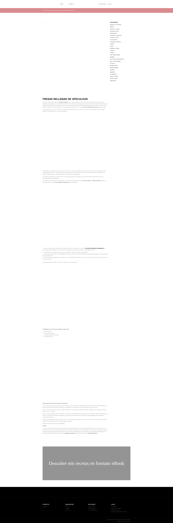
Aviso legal (113, 506)
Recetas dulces (50, 10)
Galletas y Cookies (114, 48)
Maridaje (112, 57)
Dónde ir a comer (114, 37)
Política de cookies (115, 510)
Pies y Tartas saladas (115, 61)
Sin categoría (113, 74)
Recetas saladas (114, 67)
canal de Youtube (86, 180)
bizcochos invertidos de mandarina (94, 248)
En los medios (113, 39)
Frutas (56, 10)
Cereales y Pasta (114, 31)
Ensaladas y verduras (115, 41)
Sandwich (112, 69)
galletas (67, 433)
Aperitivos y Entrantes (115, 24)
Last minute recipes (92, 510)
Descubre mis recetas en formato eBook (86, 463)
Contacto (45, 506)
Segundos (112, 72)
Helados (112, 50)
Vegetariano (113, 80)
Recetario (67, 508)
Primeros (112, 63)
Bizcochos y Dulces (114, 29)
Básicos (112, 26)
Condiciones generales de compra (119, 511)
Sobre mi (67, 506)
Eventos (112, 44)
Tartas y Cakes (113, 78)
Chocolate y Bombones (116, 35)
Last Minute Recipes (115, 54)
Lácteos (112, 52)
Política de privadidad (116, 508)
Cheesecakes (113, 33)
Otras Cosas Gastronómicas (117, 59)
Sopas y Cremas (114, 76)
